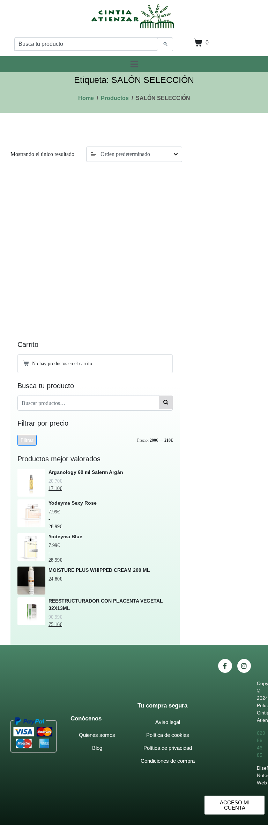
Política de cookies (167, 735)
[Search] (165, 44)
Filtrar (27, 440)
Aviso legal (167, 722)
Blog (97, 748)
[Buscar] (166, 402)
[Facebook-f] (225, 666)
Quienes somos (97, 735)
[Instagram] (244, 666)
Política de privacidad (167, 748)
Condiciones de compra (168, 761)
